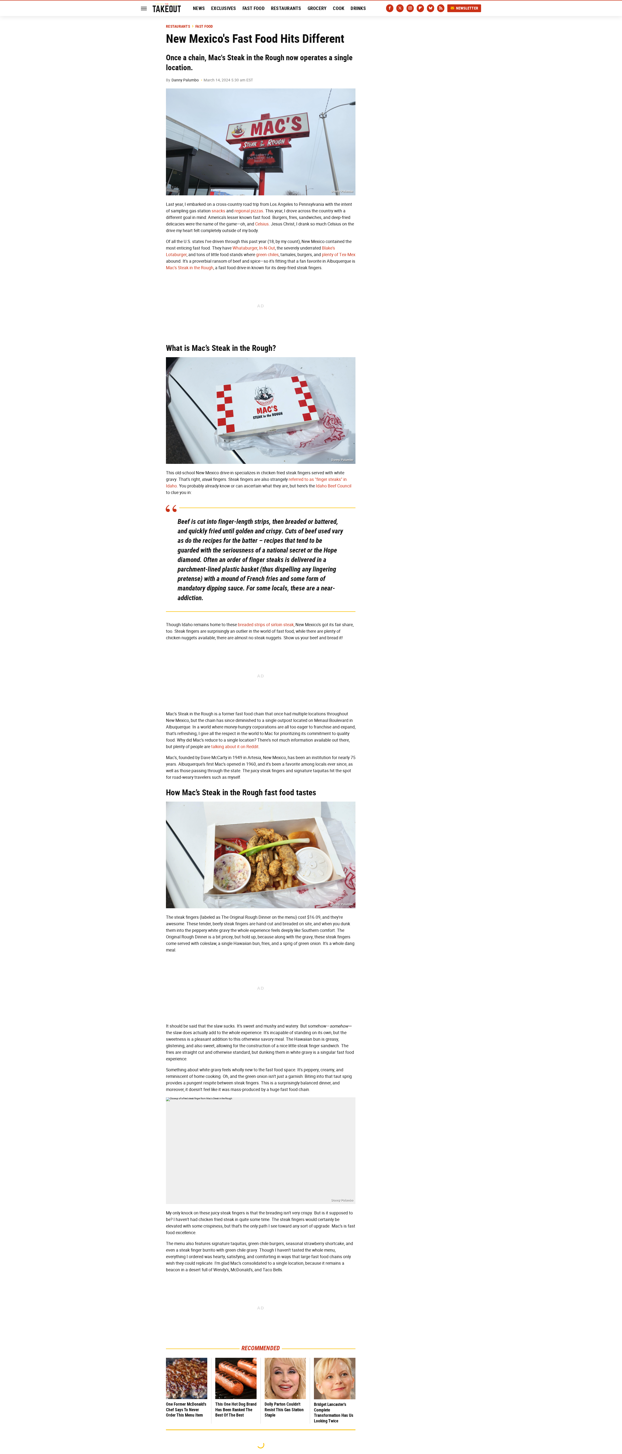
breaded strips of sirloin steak (266, 624)
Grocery (317, 8)
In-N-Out (267, 248)
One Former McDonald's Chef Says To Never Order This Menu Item (186, 1410)
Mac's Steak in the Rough (189, 267)
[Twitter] (400, 8)
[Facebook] (389, 8)
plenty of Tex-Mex (338, 254)
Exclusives (223, 8)
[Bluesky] (430, 8)
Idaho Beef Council (333, 486)
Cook (338, 8)
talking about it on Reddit (235, 746)
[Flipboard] (420, 8)
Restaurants (286, 8)
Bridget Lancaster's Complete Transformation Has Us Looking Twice (333, 1412)
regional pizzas (248, 211)
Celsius (262, 224)
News (199, 8)
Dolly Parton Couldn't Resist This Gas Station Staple (284, 1410)
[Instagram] (410, 8)
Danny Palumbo (185, 80)
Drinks (358, 8)
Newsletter (467, 8)
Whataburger (245, 248)
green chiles (267, 254)
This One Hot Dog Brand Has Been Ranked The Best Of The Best (236, 1410)
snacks (218, 211)
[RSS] (440, 8)
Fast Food (253, 8)
